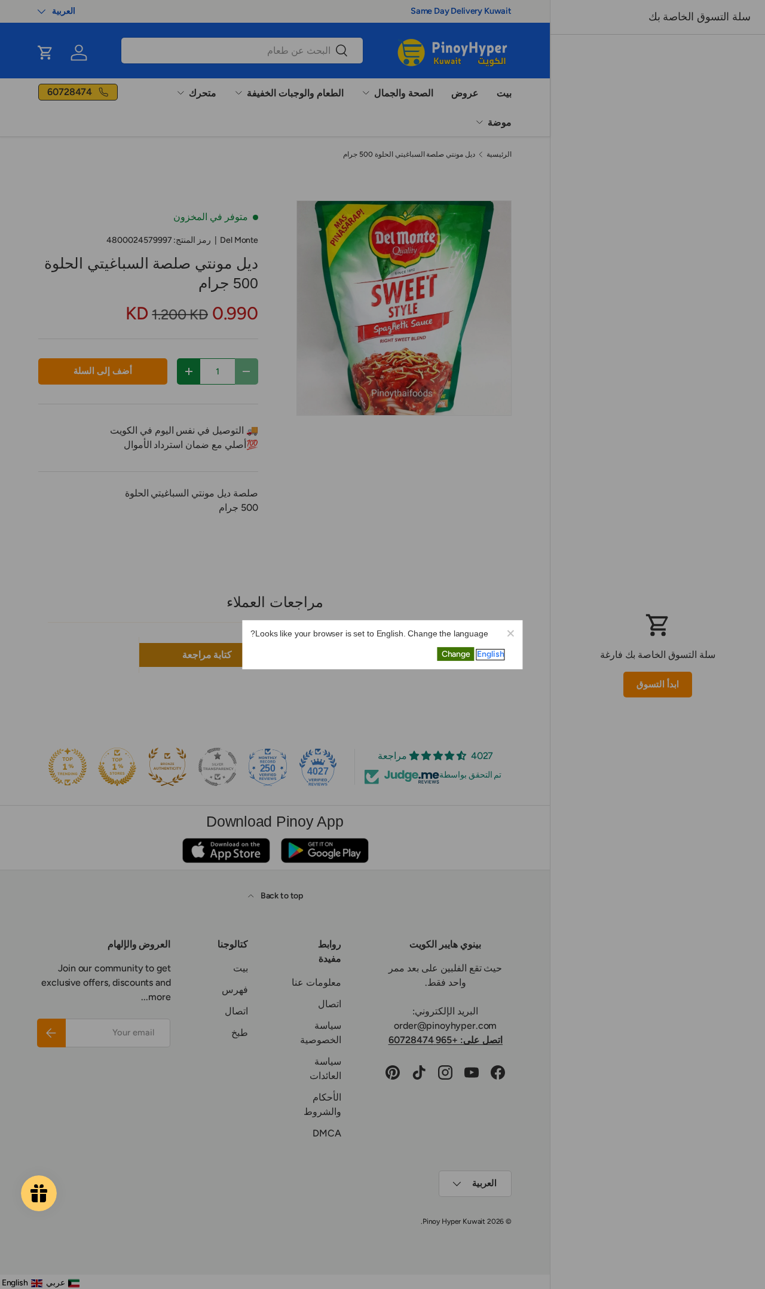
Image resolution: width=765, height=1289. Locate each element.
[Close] (510, 632)
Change (456, 654)
